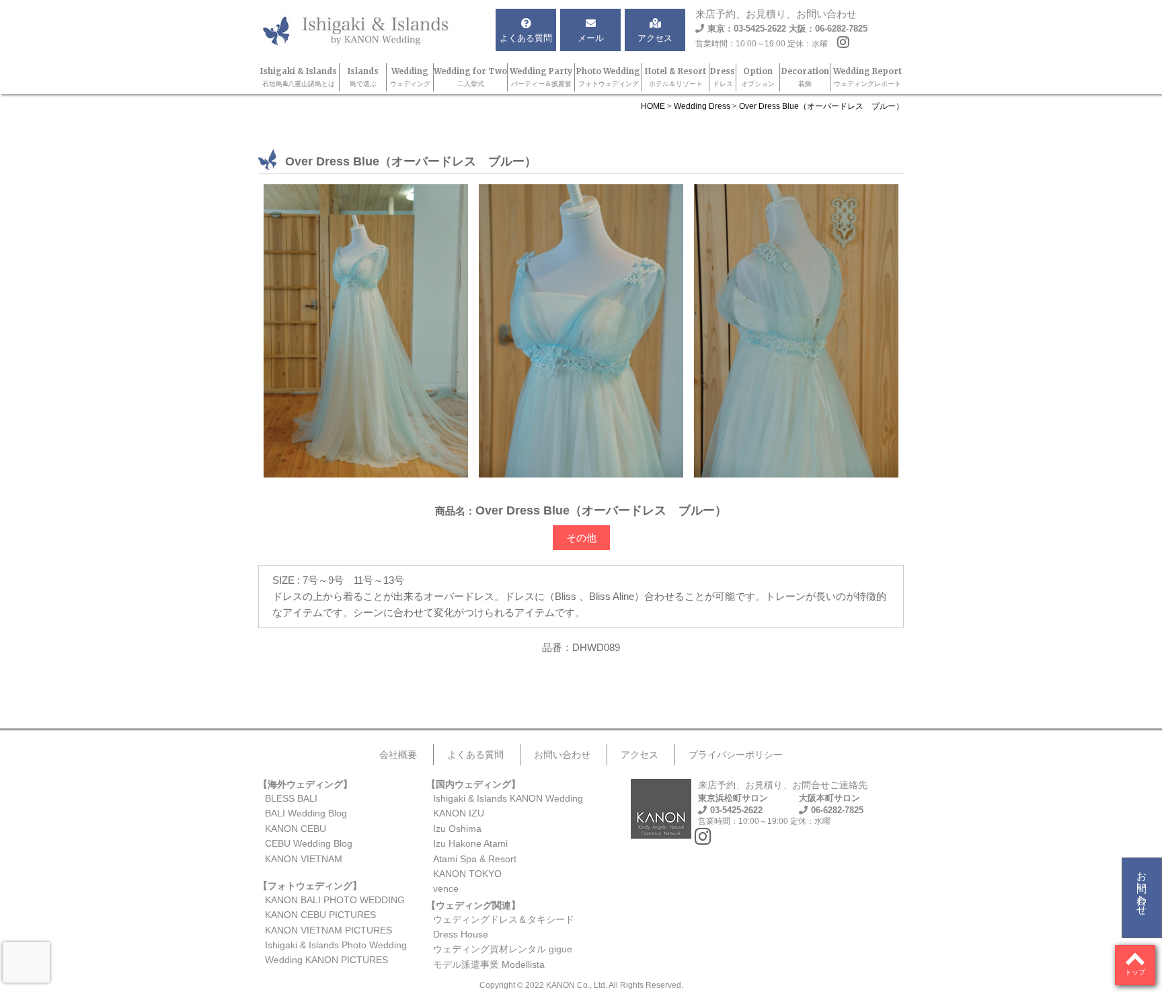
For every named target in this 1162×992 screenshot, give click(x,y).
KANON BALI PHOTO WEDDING (335, 899)
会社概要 (398, 754)
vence (446, 888)
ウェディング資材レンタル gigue (502, 949)
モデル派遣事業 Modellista (489, 964)
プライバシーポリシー (736, 754)
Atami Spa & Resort (474, 858)
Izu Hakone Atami (470, 843)
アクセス (639, 754)
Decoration (805, 77)
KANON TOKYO (467, 873)
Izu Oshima (457, 828)
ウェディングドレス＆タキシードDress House (503, 927)
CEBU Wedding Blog (308, 843)
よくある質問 (475, 754)
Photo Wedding (608, 77)
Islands (363, 77)
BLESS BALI (291, 798)
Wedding (410, 77)
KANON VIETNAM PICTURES (328, 930)
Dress (722, 77)
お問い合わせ (1142, 888)
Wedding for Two (470, 77)
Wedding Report (867, 77)
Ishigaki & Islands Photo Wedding (336, 945)
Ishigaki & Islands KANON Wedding (508, 798)
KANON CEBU (295, 828)
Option (758, 77)
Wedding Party (541, 77)
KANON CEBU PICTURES (320, 914)
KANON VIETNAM (303, 858)
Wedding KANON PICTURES (326, 959)
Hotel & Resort (675, 77)
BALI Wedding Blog (306, 813)
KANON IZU (458, 813)
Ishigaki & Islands (298, 77)
